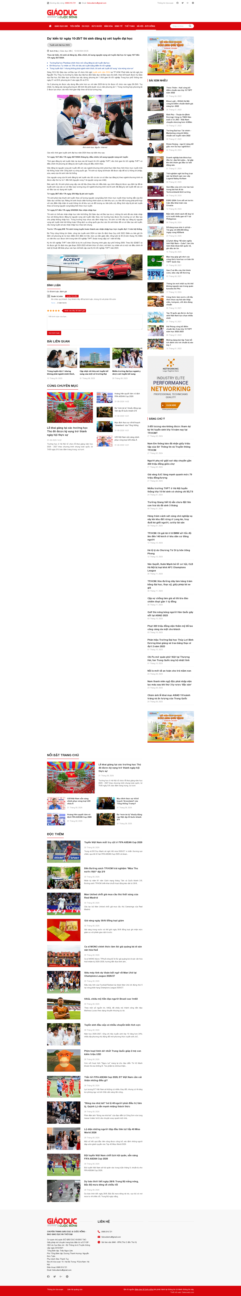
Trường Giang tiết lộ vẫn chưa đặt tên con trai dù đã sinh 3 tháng (169, 504)
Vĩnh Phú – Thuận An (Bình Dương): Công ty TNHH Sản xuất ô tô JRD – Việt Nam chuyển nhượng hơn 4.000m (179, 118)
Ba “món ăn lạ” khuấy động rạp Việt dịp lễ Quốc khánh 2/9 (129, 817)
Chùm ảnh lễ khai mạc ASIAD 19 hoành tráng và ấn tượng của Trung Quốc (168, 697)
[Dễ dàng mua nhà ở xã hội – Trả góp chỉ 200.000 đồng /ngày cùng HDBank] (155, 231)
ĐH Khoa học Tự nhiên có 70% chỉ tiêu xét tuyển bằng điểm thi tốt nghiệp (80, 66)
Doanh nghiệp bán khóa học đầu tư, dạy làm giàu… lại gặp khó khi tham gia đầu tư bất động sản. (179, 161)
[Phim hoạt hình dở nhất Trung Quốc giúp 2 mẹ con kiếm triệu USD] (63, 1060)
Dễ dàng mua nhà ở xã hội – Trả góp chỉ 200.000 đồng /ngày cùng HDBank (178, 229)
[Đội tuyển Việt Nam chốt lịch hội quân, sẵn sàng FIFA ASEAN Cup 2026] (63, 1165)
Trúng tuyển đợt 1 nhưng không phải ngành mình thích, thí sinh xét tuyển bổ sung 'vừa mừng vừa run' (92, 68)
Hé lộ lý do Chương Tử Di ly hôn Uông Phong (168, 552)
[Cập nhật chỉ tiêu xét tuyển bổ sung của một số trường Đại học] (95, 367)
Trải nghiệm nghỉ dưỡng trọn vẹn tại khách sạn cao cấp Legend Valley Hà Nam (179, 176)
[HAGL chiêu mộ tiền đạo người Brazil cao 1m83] (63, 1008)
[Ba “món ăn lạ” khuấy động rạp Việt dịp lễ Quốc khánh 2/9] (105, 412)
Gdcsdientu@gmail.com (96, 3)
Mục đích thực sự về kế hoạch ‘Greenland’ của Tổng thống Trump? (127, 425)
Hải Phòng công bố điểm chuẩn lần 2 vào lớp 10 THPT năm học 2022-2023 (179, 329)
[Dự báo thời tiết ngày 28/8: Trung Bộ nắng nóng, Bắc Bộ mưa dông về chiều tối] (63, 1191)
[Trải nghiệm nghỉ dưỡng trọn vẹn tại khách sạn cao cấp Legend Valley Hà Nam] (155, 177)
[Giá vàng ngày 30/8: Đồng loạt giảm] (63, 930)
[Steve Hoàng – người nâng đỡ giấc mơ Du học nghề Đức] (155, 148)
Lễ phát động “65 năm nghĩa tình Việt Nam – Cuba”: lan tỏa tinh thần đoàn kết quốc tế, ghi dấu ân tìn (180, 244)
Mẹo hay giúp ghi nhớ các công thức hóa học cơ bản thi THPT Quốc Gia (180, 259)
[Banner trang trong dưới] (170, 727)
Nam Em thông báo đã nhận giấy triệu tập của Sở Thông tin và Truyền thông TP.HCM (168, 446)
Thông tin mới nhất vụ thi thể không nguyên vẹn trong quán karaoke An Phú (179, 286)
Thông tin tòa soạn (165, 3)
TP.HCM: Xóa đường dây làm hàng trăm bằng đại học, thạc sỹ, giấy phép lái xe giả (169, 584)
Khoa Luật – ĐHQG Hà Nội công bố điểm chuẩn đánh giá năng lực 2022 (179, 103)
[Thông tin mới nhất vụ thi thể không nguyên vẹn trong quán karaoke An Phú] (155, 287)
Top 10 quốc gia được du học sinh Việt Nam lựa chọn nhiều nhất (179, 315)
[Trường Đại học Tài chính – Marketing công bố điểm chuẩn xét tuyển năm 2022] (155, 134)
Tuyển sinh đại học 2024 (60, 45)
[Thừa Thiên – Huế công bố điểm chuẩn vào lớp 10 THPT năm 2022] (155, 91)
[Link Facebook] (177, 3)
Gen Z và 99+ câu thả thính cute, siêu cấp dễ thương (178, 271)
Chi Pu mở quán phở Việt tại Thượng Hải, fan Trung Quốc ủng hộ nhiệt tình (168, 658)
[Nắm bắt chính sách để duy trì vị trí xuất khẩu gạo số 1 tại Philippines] (155, 218)
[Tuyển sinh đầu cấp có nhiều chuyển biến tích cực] (63, 1034)
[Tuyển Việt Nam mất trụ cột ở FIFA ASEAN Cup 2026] (63, 852)
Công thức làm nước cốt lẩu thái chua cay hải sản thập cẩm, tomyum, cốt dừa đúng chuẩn (179, 301)
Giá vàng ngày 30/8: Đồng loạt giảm (104, 920)
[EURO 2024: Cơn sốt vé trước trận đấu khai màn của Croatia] (155, 204)
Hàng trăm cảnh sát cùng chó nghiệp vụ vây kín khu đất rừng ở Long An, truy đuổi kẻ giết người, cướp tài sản (169, 519)
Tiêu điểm (75, 26)
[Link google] (188, 3)
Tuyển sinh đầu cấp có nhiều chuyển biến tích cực (112, 1024)
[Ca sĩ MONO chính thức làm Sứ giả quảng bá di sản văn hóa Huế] (63, 956)
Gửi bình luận (54, 333)
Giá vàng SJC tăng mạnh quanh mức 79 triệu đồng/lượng (169, 476)
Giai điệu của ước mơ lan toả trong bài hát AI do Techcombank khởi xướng (179, 189)
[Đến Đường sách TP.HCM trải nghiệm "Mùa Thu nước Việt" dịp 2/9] (63, 878)
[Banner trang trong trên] (170, 56)
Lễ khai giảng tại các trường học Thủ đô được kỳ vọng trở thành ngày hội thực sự (67, 431)
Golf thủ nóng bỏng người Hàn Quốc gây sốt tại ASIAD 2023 (170, 614)
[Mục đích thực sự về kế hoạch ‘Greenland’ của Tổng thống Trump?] (105, 426)
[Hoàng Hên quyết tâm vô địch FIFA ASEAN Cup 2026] (105, 397)
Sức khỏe (97, 26)
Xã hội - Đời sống (146, 26)
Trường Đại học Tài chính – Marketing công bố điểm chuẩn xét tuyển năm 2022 (178, 133)
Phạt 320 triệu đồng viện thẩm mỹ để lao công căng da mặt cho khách (170, 628)
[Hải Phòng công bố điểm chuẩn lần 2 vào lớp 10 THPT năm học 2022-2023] (155, 330)
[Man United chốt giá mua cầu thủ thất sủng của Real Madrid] (63, 904)
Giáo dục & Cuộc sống (144, 1289)
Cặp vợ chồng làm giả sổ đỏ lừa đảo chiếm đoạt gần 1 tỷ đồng (167, 600)
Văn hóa (108, 26)
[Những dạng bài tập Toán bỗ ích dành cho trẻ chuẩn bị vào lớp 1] (155, 344)
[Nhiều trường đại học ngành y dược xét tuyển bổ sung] (127, 367)
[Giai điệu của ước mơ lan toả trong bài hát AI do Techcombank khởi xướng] (155, 191)
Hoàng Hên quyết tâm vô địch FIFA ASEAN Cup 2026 (79, 815)
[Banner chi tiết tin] (94, 267)
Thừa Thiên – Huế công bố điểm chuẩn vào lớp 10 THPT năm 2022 (179, 90)
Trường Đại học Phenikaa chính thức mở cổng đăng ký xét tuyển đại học (80, 63)
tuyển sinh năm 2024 (101, 72)
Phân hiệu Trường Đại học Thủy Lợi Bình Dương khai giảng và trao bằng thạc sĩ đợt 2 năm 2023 (170, 643)
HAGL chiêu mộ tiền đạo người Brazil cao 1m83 (111, 998)
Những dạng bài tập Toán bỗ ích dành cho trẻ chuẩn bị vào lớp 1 (179, 342)
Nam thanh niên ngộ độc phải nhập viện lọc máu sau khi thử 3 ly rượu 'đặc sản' (169, 683)
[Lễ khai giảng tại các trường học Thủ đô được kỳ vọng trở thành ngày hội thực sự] (70, 407)
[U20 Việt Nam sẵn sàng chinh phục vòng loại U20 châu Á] (105, 441)
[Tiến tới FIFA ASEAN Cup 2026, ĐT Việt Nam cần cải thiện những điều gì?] (63, 1086)
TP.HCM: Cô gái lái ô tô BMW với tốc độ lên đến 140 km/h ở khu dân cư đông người (169, 536)
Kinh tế (119, 26)
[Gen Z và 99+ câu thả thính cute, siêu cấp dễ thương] (155, 274)
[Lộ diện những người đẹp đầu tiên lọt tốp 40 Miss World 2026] (63, 1139)
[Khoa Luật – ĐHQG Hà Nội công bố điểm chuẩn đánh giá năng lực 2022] (155, 105)
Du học (85, 26)
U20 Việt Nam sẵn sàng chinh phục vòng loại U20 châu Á (78, 801)
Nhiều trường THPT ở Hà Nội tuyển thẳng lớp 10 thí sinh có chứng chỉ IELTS (170, 490)
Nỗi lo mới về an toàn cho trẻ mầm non (169, 670)
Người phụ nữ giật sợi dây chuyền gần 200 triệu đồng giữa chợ (169, 462)
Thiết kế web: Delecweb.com (182, 1292)
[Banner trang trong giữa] (170, 385)
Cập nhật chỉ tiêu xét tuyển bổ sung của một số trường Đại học (94, 374)
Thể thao (130, 26)
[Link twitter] (183, 3)
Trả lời (53, 303)
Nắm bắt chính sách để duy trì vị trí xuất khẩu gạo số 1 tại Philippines (180, 216)
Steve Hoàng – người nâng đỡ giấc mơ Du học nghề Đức (180, 145)
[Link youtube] (193, 3)
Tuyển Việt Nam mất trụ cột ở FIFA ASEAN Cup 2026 (113, 842)
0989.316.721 (70, 3)
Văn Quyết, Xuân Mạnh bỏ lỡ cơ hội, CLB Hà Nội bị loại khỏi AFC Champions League (170, 567)
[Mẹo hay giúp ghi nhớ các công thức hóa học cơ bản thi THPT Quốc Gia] (155, 261)
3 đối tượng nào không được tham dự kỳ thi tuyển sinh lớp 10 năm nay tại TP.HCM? (169, 429)
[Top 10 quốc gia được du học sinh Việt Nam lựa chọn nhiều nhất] (155, 317)
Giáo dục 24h (61, 26)
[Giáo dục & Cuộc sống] (62, 18)
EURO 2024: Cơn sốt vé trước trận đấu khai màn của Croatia (179, 202)
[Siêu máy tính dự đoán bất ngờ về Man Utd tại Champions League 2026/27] (63, 982)
